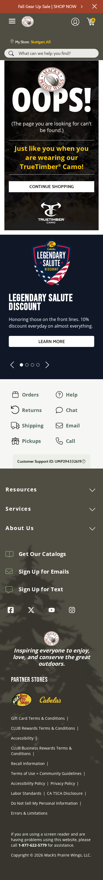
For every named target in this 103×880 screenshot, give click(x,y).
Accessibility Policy (28, 783)
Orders (30, 394)
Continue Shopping (51, 186)
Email (73, 425)
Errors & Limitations (29, 813)
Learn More (51, 341)
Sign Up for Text (41, 589)
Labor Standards (26, 793)
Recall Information (28, 763)
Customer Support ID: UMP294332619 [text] (49, 461)
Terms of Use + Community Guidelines (46, 773)
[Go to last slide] (12, 365)
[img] (91, 21)
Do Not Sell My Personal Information (44, 803)
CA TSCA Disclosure (65, 793)
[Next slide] (47, 365)
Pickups (31, 441)
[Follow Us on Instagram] (73, 610)
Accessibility (22, 738)
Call (70, 441)
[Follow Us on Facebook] (12, 610)
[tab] (21, 365)
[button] (94, 6)
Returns (32, 410)
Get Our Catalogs (42, 554)
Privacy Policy (63, 783)
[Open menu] (12, 21)
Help (71, 394)
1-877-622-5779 (32, 845)
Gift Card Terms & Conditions (38, 718)
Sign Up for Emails (44, 571)
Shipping (32, 425)
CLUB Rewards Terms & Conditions (43, 728)
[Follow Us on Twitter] (32, 610)
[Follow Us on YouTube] (53, 610)
